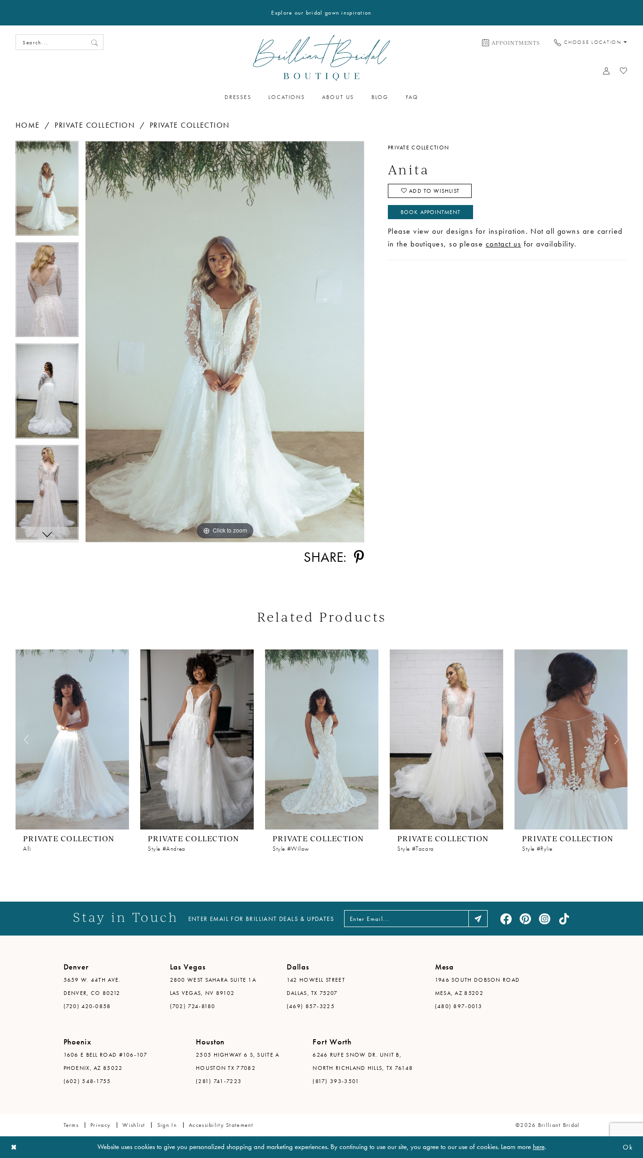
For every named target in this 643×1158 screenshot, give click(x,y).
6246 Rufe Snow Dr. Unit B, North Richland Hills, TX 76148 (363, 1061)
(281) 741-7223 (218, 1081)
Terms (71, 1125)
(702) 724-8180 (193, 1006)
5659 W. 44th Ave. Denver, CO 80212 (92, 986)
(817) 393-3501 (336, 1081)
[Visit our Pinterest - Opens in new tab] (525, 919)
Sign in (167, 1125)
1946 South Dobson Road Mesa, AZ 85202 (477, 986)
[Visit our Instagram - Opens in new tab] (545, 919)
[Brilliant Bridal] (321, 58)
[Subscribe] (478, 918)
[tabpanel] (47, 191)
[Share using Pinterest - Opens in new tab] (358, 557)
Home (28, 125)
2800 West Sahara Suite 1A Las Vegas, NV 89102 (213, 986)
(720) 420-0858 (87, 1006)
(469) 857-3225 (311, 1006)
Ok (628, 1147)
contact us (504, 244)
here (539, 1146)
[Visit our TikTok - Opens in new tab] (564, 919)
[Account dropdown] (606, 71)
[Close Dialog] (14, 1147)
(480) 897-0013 (458, 1006)
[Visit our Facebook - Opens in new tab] (506, 919)
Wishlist (133, 1125)
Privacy (100, 1125)
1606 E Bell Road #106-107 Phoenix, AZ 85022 (106, 1061)
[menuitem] (511, 42)
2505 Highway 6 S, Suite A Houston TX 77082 (238, 1061)
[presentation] (72, 739)
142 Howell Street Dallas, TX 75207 (316, 986)
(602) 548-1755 (87, 1081)
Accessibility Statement (221, 1125)
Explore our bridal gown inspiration (321, 12)
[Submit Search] (95, 42)
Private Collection (95, 125)
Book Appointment (430, 212)
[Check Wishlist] (624, 71)
